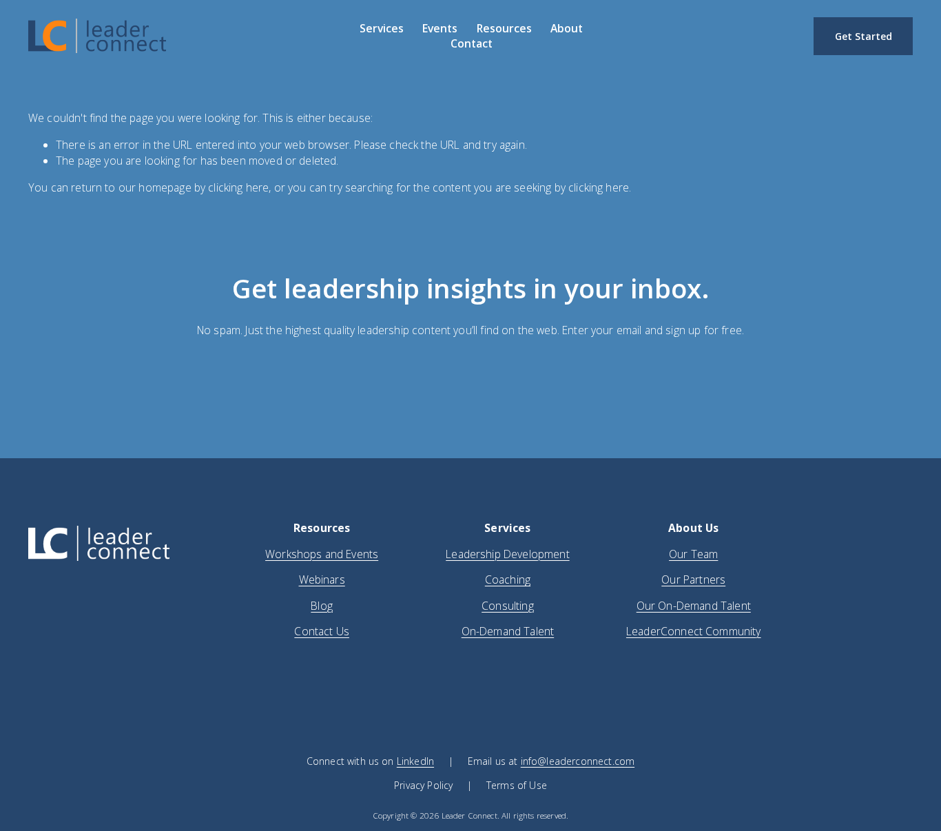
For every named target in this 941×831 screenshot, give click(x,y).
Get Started (863, 36)
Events (439, 28)
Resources (504, 28)
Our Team (693, 554)
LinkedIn (415, 761)
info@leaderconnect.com (577, 761)
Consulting (508, 605)
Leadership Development (507, 554)
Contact (472, 43)
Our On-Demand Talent (694, 605)
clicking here (238, 187)
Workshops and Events (321, 554)
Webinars (322, 579)
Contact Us (321, 631)
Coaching (507, 579)
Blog (322, 605)
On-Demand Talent (508, 631)
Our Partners (693, 579)
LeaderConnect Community (693, 631)
